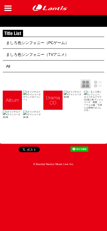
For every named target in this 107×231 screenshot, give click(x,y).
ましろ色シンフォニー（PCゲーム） (37, 43)
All (8, 66)
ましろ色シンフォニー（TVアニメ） (37, 54)
